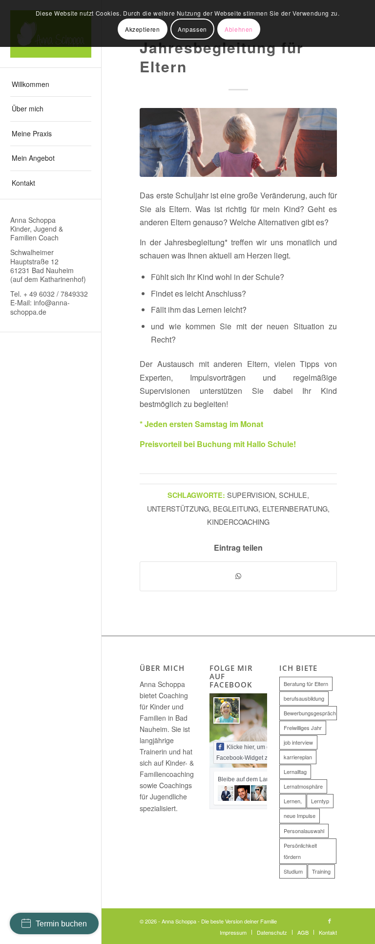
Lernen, (293, 801)
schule (293, 495)
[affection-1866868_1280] (238, 142)
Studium (293, 871)
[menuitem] (50, 84)
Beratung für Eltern (306, 683)
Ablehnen (239, 29)
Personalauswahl (304, 831)
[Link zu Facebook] (329, 920)
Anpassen (192, 29)
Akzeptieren (142, 29)
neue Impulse (299, 815)
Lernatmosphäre (303, 786)
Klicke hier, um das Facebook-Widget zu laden (252, 752)
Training (321, 871)
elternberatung (295, 508)
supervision (251, 495)
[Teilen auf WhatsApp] (238, 576)
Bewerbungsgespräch (310, 713)
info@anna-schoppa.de (40, 307)
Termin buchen (61, 924)
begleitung (235, 508)
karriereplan (298, 757)
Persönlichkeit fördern (300, 850)
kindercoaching (238, 521)
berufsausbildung (304, 698)
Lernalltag (295, 771)
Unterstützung (178, 508)
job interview (298, 742)
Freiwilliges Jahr (303, 727)
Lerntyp (320, 801)
